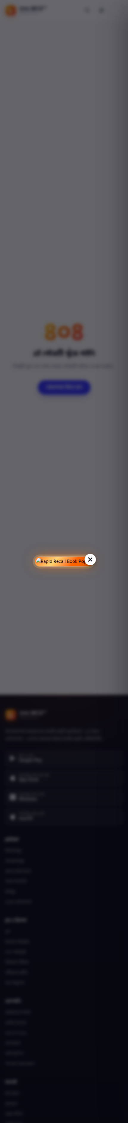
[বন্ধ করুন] (90, 559)
